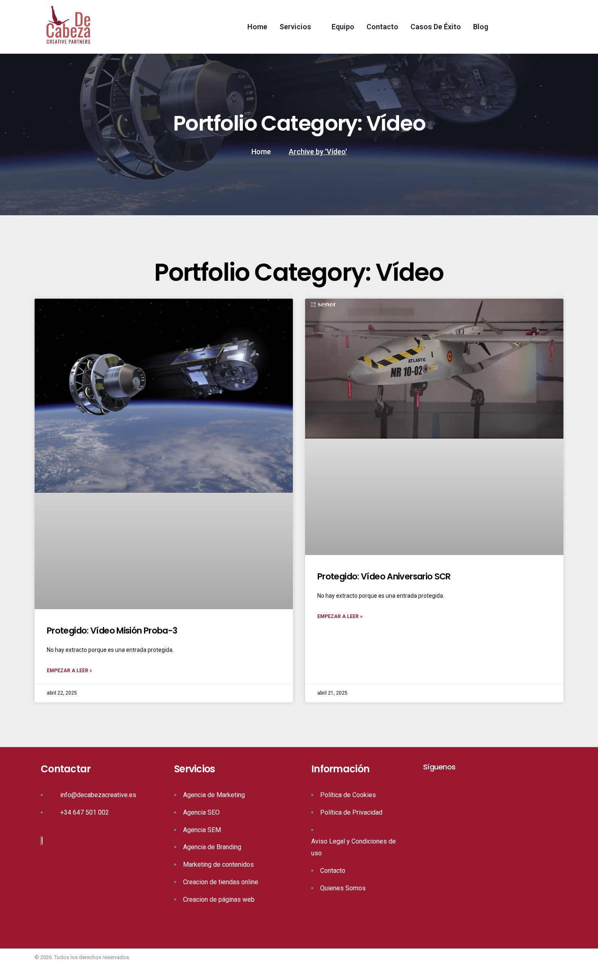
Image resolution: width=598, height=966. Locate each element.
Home (261, 151)
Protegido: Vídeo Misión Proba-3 (112, 630)
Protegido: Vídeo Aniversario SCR (384, 576)
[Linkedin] (426, 780)
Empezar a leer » (69, 670)
